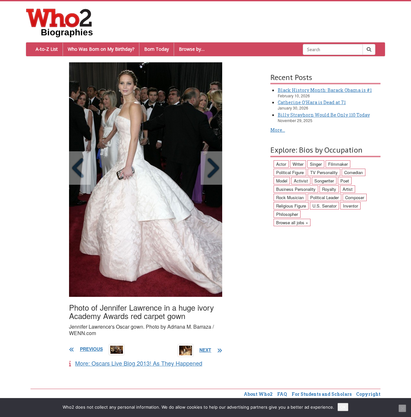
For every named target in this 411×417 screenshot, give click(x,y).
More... (277, 130)
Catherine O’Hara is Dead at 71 (312, 102)
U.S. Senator (324, 206)
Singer (316, 164)
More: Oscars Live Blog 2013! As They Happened (138, 363)
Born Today (156, 49)
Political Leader (324, 197)
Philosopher (287, 214)
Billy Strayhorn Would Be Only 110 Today (324, 115)
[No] (402, 408)
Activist (301, 181)
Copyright (368, 394)
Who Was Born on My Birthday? (101, 49)
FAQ (282, 394)
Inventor (350, 206)
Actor (281, 164)
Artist (348, 189)
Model (281, 181)
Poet (344, 181)
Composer (354, 197)
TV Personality (324, 172)
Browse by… (192, 49)
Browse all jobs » (292, 222)
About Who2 (258, 394)
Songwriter (324, 181)
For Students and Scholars (322, 394)
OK (343, 407)
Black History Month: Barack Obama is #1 (325, 90)
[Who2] (59, 17)
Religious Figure (291, 206)
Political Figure (290, 172)
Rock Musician (290, 197)
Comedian (353, 172)
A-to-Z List (47, 49)
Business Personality (296, 189)
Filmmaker (338, 164)
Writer (298, 164)
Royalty (329, 189)
